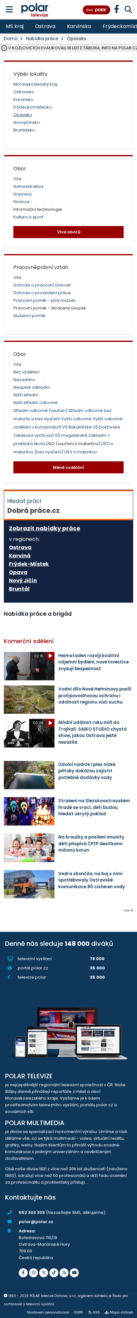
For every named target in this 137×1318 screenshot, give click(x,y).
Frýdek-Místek (29, 564)
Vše (17, 179)
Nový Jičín (23, 581)
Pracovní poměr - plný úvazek (44, 300)
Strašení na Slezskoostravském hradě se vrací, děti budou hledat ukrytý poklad (94, 807)
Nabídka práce (42, 38)
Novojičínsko (26, 122)
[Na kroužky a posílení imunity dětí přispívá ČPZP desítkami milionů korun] (29, 847)
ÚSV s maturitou (80, 452)
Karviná (20, 556)
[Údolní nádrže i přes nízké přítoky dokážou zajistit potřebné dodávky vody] (29, 775)
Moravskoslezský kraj (35, 84)
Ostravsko (23, 92)
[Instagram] (33, 1272)
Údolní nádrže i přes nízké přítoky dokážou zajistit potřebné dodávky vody (86, 771)
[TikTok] (53, 1272)
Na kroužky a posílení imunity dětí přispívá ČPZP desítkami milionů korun (91, 843)
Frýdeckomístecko (32, 107)
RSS (96, 1312)
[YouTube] (74, 1272)
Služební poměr (29, 316)
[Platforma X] (43, 1272)
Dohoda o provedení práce (42, 293)
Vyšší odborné (76, 419)
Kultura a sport (28, 217)
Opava (18, 572)
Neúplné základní (31, 387)
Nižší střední (25, 395)
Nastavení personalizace (48, 1312)
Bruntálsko (24, 130)
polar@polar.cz (36, 1222)
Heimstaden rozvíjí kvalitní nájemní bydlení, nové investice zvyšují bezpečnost (93, 662)
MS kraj (15, 26)
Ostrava (45, 26)
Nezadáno (24, 380)
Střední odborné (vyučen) (40, 410)
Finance (21, 202)
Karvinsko (79, 26)
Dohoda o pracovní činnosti (42, 285)
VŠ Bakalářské (77, 427)
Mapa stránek (121, 1312)
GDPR (78, 1312)
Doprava (22, 194)
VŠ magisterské (71, 435)
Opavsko (22, 115)
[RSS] (64, 1272)
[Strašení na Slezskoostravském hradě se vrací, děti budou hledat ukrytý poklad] (29, 811)
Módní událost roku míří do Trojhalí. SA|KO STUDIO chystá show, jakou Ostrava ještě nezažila (92, 732)
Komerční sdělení (29, 641)
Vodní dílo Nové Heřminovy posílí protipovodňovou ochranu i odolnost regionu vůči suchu (94, 695)
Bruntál (19, 589)
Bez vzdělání (26, 372)
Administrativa (28, 186)
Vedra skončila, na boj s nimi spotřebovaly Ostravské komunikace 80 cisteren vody (91, 880)
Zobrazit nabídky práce (44, 528)
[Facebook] (23, 1272)
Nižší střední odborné (35, 403)
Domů (11, 38)
